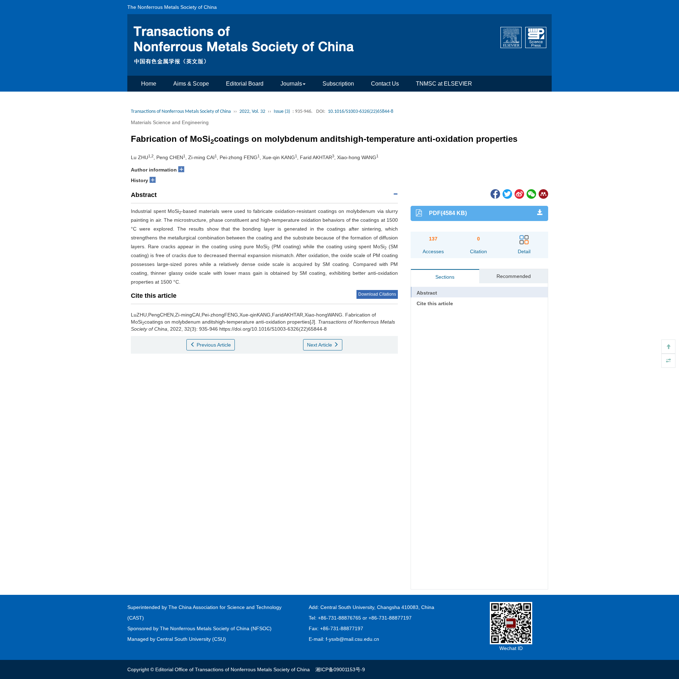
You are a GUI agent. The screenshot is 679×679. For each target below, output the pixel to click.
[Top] (668, 347)
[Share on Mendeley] (543, 193)
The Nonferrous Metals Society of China (172, 7)
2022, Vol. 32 (252, 111)
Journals (291, 84)
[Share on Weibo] (518, 193)
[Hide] (668, 361)
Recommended (514, 276)
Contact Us (385, 84)
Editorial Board (244, 84)
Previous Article (213, 345)
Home (148, 84)
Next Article (320, 345)
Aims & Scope (191, 84)
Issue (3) (282, 111)
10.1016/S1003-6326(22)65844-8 (360, 111)
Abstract (427, 293)
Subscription (338, 84)
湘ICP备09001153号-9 (340, 669)
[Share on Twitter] (506, 193)
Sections (444, 277)
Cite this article (435, 303)
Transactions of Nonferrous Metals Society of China (181, 111)
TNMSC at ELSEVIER (444, 84)
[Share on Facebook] (494, 193)
